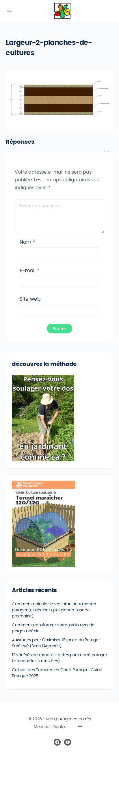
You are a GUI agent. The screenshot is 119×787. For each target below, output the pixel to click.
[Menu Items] (80, 727)
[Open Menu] (9, 10)
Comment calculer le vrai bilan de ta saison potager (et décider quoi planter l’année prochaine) (54, 610)
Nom (27, 242)
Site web (30, 299)
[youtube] (67, 742)
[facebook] (57, 742)
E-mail (29, 270)
